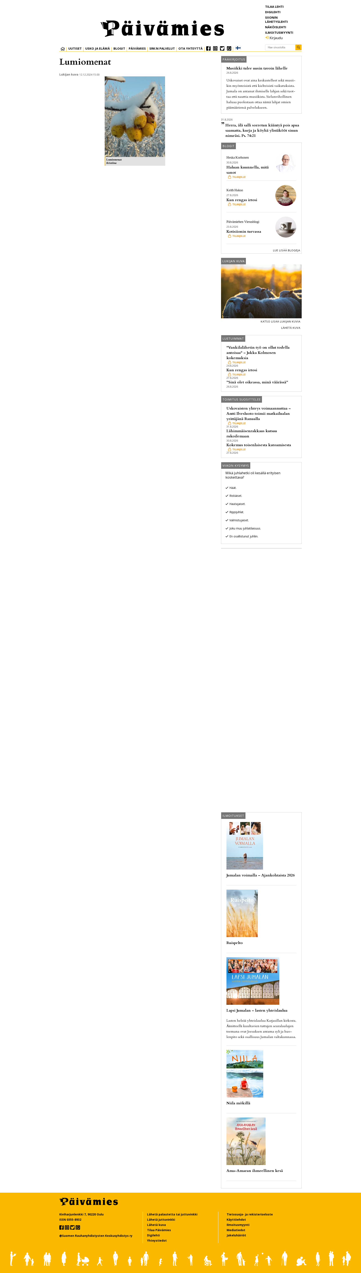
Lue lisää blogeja (286, 250)
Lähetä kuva (290, 328)
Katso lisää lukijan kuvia (280, 321)
